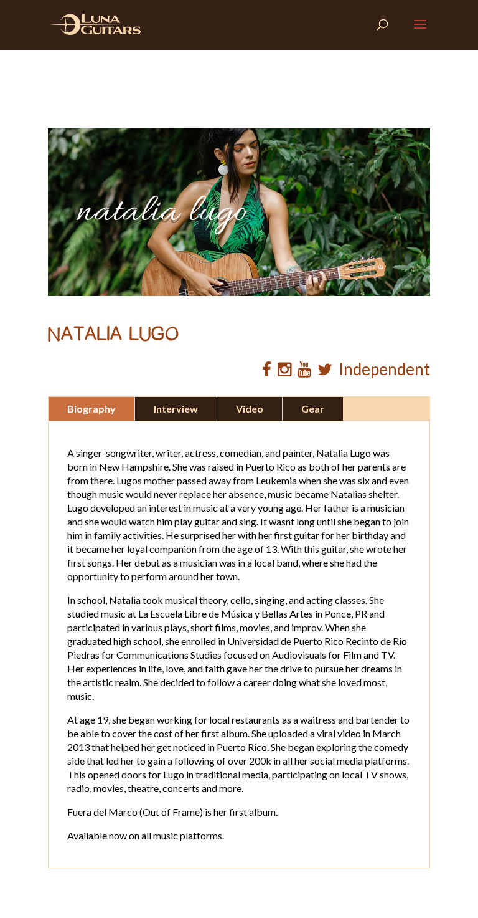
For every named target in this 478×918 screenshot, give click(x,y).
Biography (91, 408)
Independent (384, 369)
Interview (176, 408)
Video (249, 408)
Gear (312, 408)
